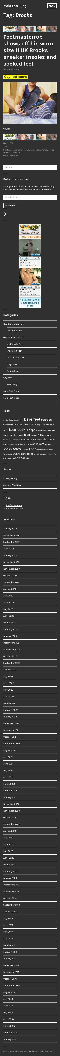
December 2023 (11, 562)
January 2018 (9, 1039)
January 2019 (9, 958)
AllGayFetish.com (14, 508)
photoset (37, 439)
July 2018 (8, 999)
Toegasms (12, 364)
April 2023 (8, 616)
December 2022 (11, 642)
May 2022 (8, 689)
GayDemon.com (14, 505)
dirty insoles (29, 150)
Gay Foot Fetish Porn (13, 337)
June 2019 (8, 925)
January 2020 (10, 878)
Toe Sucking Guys (15, 357)
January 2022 (10, 716)
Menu (52, 5)
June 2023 (8, 602)
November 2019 (11, 891)
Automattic (49, 1051)
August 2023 (9, 589)
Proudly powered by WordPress (15, 1051)
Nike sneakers (14, 440)
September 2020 (11, 824)
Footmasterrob (41, 150)
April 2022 (8, 696)
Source (6, 128)
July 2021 (8, 757)
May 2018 (8, 1012)
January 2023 (10, 636)
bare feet (32, 419)
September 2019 (11, 905)
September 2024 (11, 542)
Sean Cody (12, 384)
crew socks (29, 424)
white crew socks (23, 453)
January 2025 (10, 528)
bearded (46, 419)
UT (46, 449)
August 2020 (10, 831)
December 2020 (11, 804)
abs (5, 420)
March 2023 (9, 622)
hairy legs (14, 435)
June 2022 (8, 683)
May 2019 (8, 931)
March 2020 (9, 864)
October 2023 (10, 575)
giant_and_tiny (49, 430)
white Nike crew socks (42, 454)
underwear (41, 450)
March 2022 (9, 703)
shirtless (48, 439)
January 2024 (10, 555)
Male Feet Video (11, 398)
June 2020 (8, 844)
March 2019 (9, 945)
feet (19, 429)
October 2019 (10, 898)
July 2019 (8, 918)
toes (33, 449)
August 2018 (9, 992)
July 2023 (8, 595)
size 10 (12, 444)
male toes (33, 435)
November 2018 (11, 972)
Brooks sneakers (17, 150)
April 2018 (8, 1019)
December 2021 (11, 723)
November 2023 (11, 568)
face (12, 429)
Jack (5, 146)
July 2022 (8, 676)
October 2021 (10, 737)
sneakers (13, 152)
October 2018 (10, 978)
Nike (40, 434)
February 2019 (10, 952)
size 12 (6, 152)
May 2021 (8, 770)
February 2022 (10, 710)
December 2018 (11, 965)
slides (29, 444)
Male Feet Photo (11, 69)
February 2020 (10, 871)
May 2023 (8, 609)
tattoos (24, 449)
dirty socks (41, 425)
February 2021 (10, 790)
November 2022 (11, 649)
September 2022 (11, 663)
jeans (21, 435)
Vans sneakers (8, 454)
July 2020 (8, 837)
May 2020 (8, 851)
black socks (8, 425)
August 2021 (9, 750)
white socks (21, 458)
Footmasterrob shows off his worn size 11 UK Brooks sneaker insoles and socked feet (29, 50)
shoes (6, 444)
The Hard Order (14, 330)
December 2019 (11, 884)
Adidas (10, 420)
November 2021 (11, 730)
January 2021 (9, 797)
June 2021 (8, 763)
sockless (48, 444)
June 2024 (8, 548)
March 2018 (9, 1025)
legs (27, 434)
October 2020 (10, 817)
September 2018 (11, 985)
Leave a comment (10, 156)
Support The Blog (12, 485)
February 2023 (10, 629)
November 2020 (11, 810)
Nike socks (26, 439)
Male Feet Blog (15, 6)
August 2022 (9, 669)
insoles (51, 150)
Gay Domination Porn (14, 324)
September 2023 (11, 582)
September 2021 (11, 743)
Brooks (6, 150)
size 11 (17, 444)
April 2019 (8, 938)
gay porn (39, 430)
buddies (18, 424)
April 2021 (8, 777)
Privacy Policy (10, 478)
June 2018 (8, 1005)
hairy (5, 435)
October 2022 (10, 656)
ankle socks (18, 420)
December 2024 (11, 535)
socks (20, 152)
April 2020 (8, 857)
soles (16, 449)
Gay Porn (7, 377)
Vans (51, 450)
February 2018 (10, 1032)
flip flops (29, 430)
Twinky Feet (13, 371)
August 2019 (9, 911)
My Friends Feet (15, 344)
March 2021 (9, 784)
